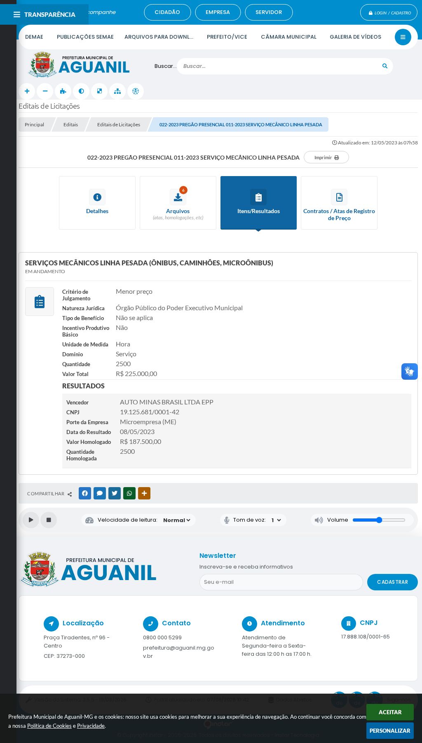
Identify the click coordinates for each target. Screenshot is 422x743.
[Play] (31, 520)
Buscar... (166, 66)
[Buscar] (385, 66)
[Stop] (48, 520)
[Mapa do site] (117, 91)
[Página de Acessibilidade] (135, 91)
